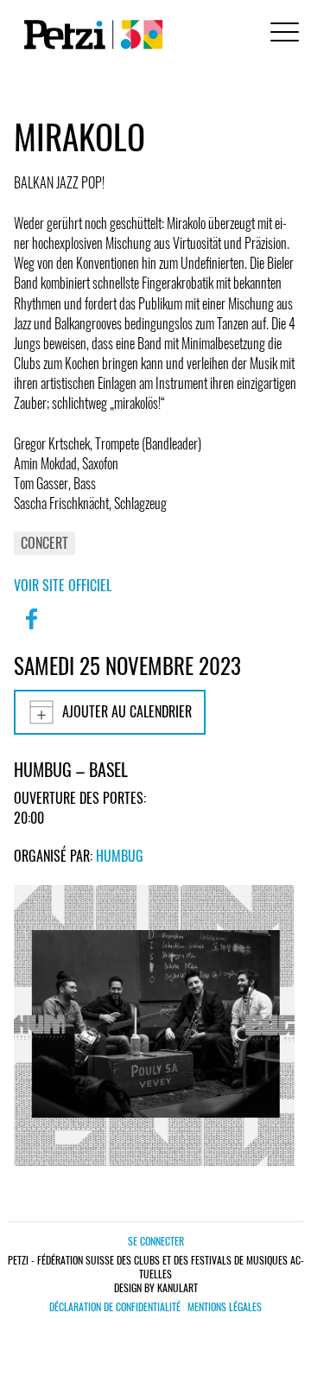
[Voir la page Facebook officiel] (31, 630)
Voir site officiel (62, 585)
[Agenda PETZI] (90, 34)
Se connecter (156, 1240)
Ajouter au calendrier (127, 711)
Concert (44, 542)
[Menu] (281, 34)
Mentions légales (224, 1307)
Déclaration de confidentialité (115, 1307)
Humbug (119, 855)
